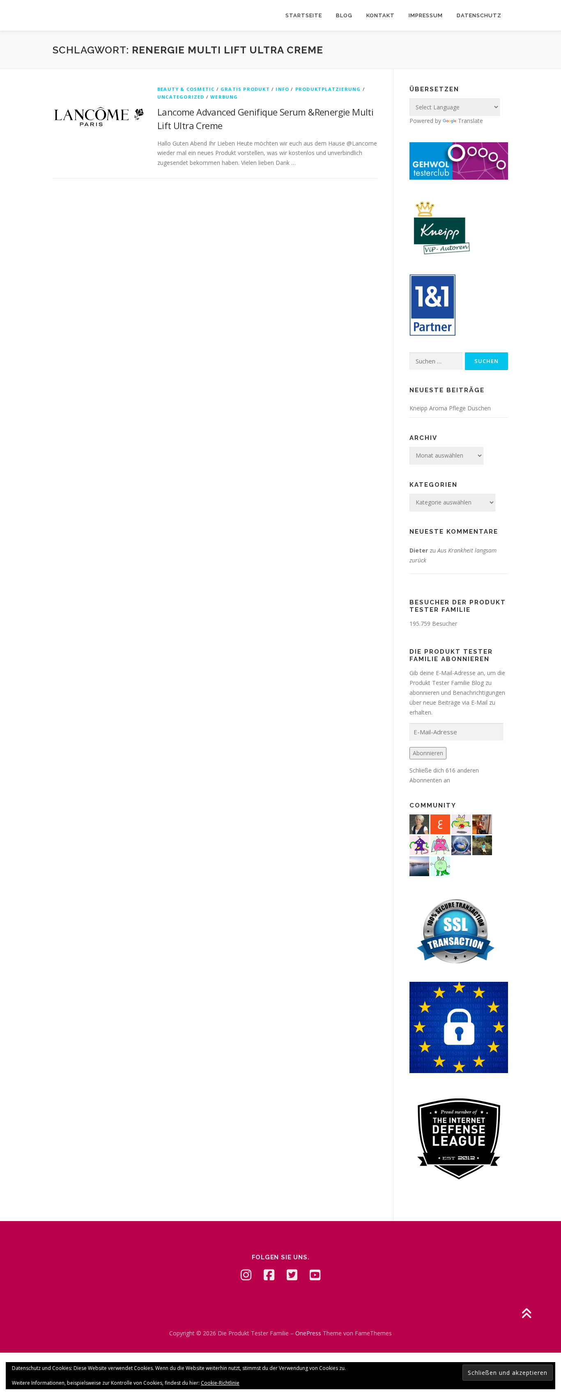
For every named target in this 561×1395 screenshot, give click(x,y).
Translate (470, 121)
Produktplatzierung (328, 89)
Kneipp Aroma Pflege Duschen (450, 408)
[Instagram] (246, 1275)
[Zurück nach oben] (526, 1314)
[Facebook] (269, 1275)
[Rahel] (419, 844)
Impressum (426, 15)
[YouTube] (315, 1275)
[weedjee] (482, 823)
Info (282, 89)
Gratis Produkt (245, 89)
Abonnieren (428, 753)
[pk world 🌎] (461, 844)
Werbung (224, 97)
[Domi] (440, 865)
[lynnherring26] (440, 844)
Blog (344, 15)
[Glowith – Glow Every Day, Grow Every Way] (482, 844)
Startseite (303, 15)
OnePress (308, 1333)
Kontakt (380, 15)
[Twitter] (292, 1275)
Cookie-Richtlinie (220, 1382)
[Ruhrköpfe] (419, 823)
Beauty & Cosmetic (185, 89)
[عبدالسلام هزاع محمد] (440, 823)
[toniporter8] (461, 823)
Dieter (418, 550)
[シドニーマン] (419, 865)
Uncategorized (181, 97)
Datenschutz (479, 15)
